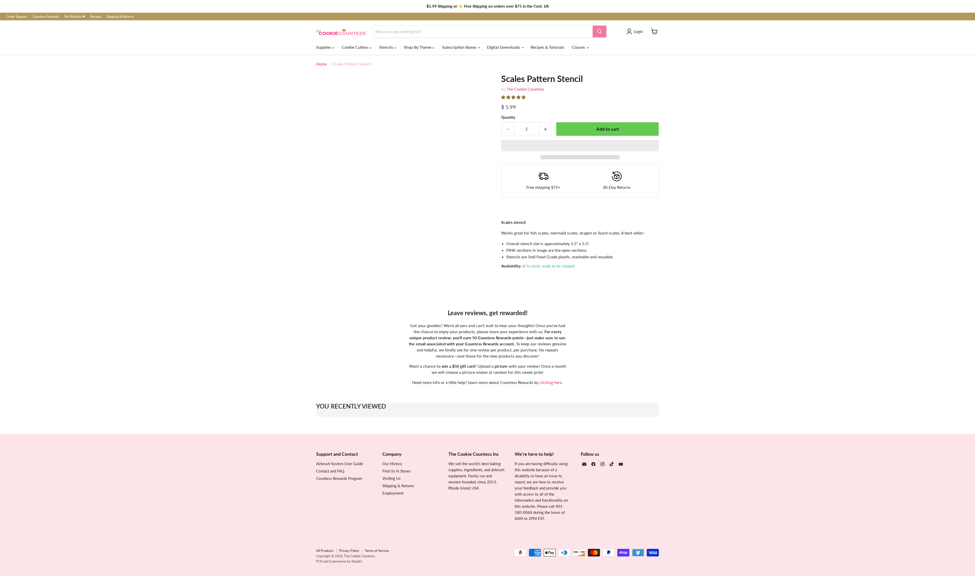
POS (319, 561)
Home (321, 64)
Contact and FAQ (330, 471)
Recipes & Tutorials (547, 47)
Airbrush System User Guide (339, 463)
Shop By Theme (418, 47)
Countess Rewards (45, 17)
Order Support (16, 17)
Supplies (324, 47)
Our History (392, 463)
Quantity (508, 117)
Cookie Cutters (355, 47)
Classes (579, 47)
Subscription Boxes (459, 47)
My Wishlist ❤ (74, 17)
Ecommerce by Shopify (345, 561)
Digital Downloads (504, 47)
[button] (514, 97)
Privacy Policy (349, 551)
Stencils (386, 47)
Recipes (95, 17)
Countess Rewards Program (339, 478)
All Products (325, 551)
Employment (392, 493)
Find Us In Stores (396, 471)
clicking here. (551, 382)
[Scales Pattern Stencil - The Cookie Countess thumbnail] (326, 265)
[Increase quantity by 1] (545, 129)
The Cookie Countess (525, 89)
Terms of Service (377, 551)
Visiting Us (391, 478)
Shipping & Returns (120, 17)
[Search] (599, 31)
